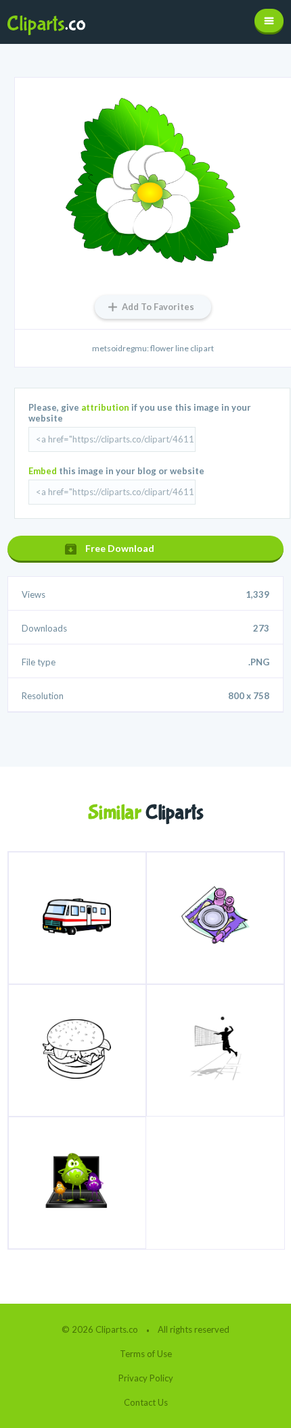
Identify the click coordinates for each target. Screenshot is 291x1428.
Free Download (119, 548)
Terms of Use (146, 1353)
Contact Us (146, 1402)
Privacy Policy (145, 1378)
